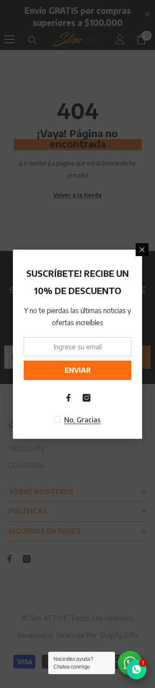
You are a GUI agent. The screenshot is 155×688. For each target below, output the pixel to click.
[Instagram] (87, 398)
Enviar (78, 370)
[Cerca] (142, 249)
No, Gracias (82, 419)
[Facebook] (68, 398)
